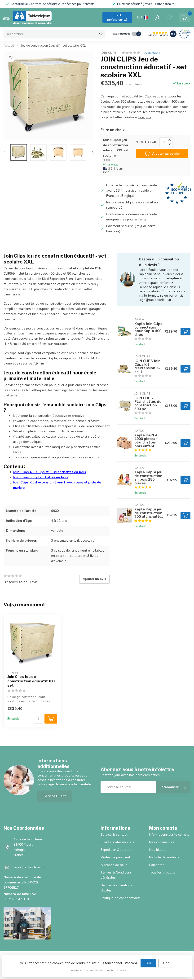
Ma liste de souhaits (164, 857)
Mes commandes (161, 842)
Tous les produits (162, 872)
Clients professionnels (117, 842)
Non (166, 963)
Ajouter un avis (94, 579)
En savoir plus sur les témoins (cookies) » (98, 970)
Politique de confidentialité (121, 898)
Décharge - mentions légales (116, 888)
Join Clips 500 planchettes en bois (40, 477)
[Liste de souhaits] (169, 17)
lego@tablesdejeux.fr (29, 867)
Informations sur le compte (169, 834)
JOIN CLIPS (109, 53)
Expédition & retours (116, 849)
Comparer (156, 865)
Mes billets (157, 849)
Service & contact (114, 834)
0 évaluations (151, 53)
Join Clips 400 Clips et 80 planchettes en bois (49, 472)
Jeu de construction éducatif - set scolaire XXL (53, 46)
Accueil (9, 46)
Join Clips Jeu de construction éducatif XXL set (31, 681)
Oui (148, 963)
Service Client (55, 796)
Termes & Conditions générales (116, 875)
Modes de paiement (115, 857)
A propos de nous (114, 865)
